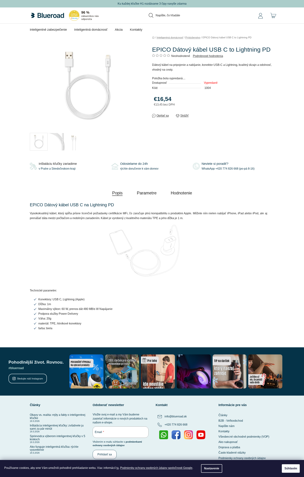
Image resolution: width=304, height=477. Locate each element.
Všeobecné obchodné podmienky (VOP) (243, 436)
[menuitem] (48, 30)
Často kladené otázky (232, 452)
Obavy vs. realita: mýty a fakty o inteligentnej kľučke (57, 416)
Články (222, 415)
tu (117, 467)
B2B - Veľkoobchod (230, 420)
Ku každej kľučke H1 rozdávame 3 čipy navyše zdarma (152, 3)
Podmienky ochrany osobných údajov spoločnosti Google (156, 467)
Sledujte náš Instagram (30, 378)
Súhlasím (290, 468)
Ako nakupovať (228, 441)
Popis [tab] (117, 193)
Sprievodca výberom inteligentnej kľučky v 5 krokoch (57, 438)
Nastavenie (211, 468)
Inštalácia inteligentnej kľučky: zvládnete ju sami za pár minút (57, 427)
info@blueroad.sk (176, 416)
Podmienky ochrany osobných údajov (242, 458)
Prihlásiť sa (104, 454)
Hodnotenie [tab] (181, 193)
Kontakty (223, 431)
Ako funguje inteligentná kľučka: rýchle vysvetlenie (54, 448)
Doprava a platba (229, 447)
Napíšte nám (226, 426)
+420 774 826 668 (176, 424)
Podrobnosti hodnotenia (208, 55)
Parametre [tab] (147, 193)
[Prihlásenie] (260, 15)
